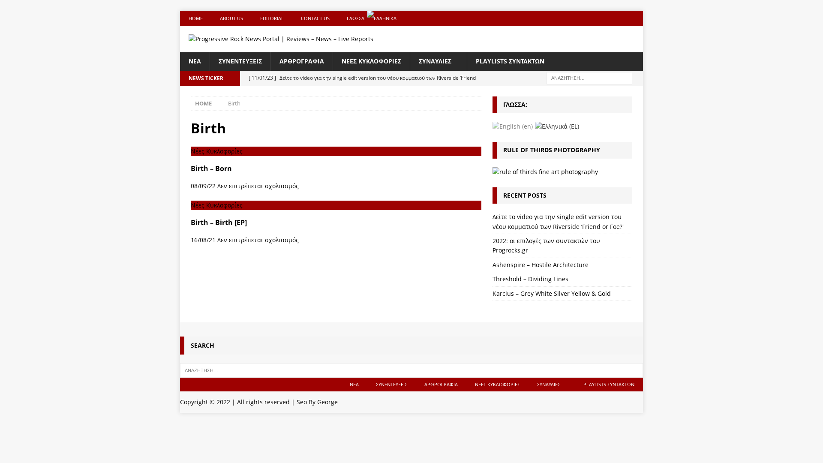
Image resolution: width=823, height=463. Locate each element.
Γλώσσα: (357, 18)
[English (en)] (513, 126)
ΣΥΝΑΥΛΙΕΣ (435, 61)
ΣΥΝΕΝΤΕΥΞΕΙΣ (240, 61)
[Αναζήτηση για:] (589, 77)
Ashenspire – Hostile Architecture (541, 265)
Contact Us (315, 18)
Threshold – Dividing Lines (530, 279)
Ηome (196, 18)
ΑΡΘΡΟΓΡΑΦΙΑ (301, 61)
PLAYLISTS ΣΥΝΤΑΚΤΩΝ (510, 61)
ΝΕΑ (195, 61)
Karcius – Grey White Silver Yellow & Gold (552, 293)
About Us (231, 18)
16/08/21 (203, 240)
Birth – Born (211, 168)
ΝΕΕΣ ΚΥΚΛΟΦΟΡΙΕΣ (371, 61)
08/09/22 (203, 186)
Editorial (272, 18)
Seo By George (317, 402)
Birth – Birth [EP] (219, 222)
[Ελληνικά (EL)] (557, 126)
